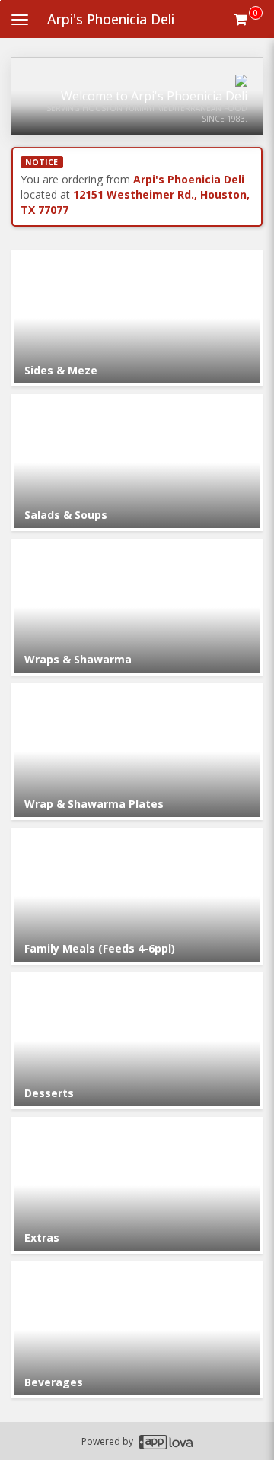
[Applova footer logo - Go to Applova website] (166, 1441)
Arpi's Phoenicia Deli (110, 19)
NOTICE (41, 162)
